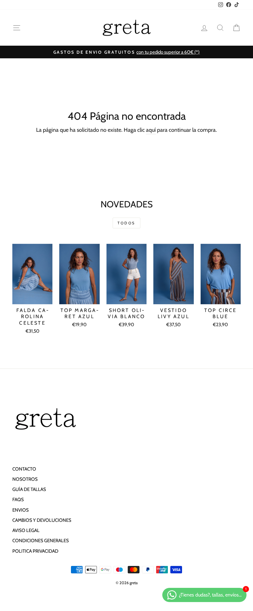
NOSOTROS (25, 479)
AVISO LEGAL (25, 530)
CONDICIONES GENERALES (40, 540)
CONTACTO (24, 469)
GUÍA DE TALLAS (29, 489)
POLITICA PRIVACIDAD (35, 551)
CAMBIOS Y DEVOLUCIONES (41, 520)
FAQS (18, 499)
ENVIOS (20, 510)
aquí (151, 130)
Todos (126, 223)
